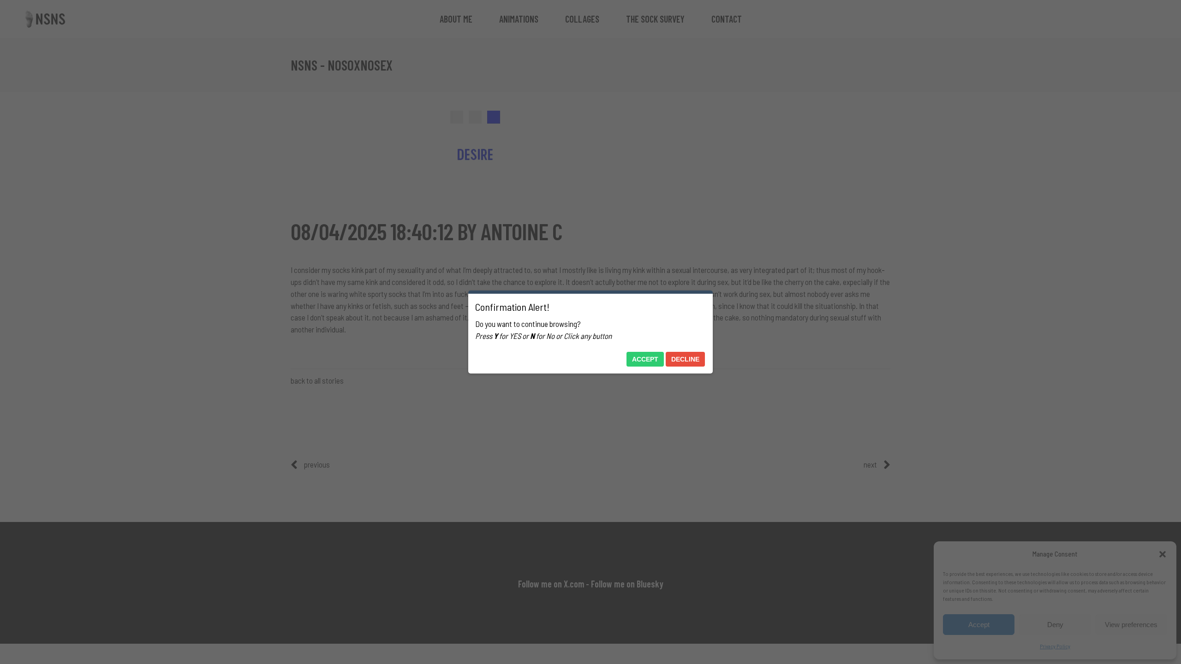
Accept (645, 359)
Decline (685, 359)
